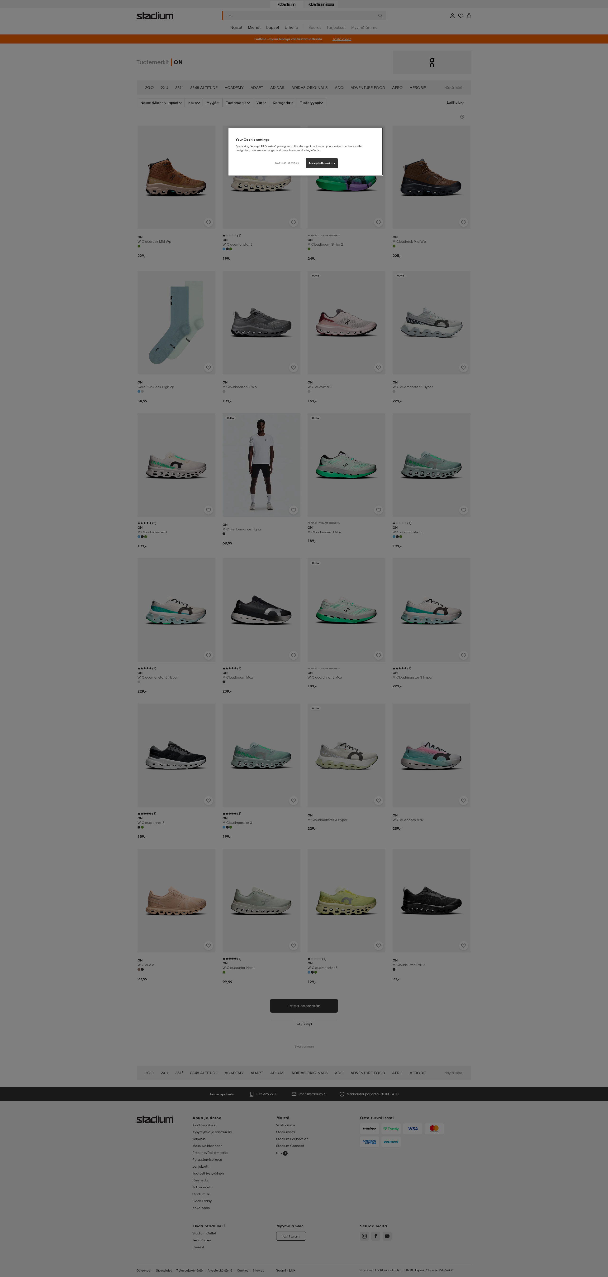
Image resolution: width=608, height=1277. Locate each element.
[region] (305, 152)
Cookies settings (287, 163)
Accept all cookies (322, 163)
